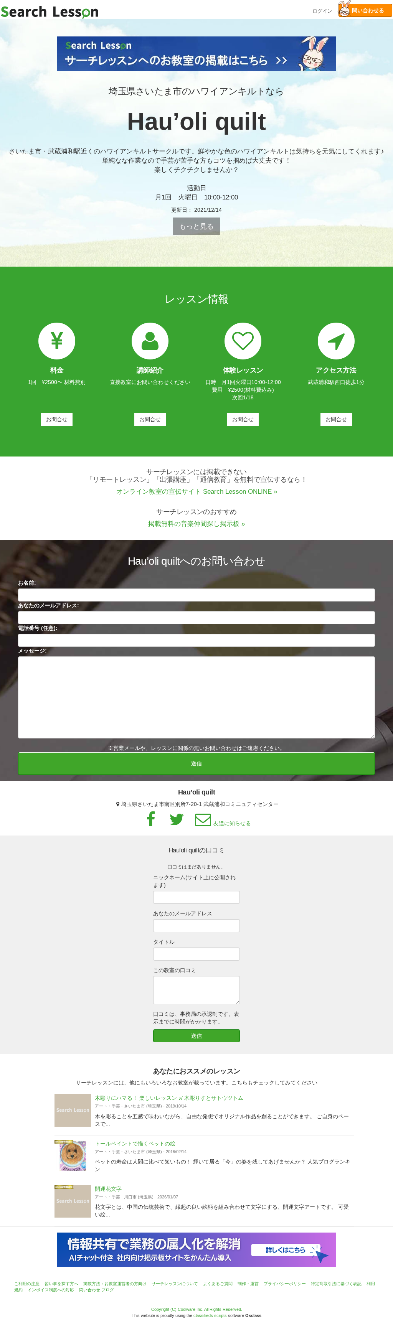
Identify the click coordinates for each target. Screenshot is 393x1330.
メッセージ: (32, 651)
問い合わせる (365, 10)
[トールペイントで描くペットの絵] (72, 1156)
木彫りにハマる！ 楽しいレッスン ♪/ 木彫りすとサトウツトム (169, 1098)
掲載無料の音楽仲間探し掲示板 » (196, 523)
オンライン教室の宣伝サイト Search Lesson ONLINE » (196, 491)
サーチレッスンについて (175, 1283)
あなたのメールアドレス (182, 913)
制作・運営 (248, 1283)
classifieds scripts (210, 1315)
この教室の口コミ (174, 970)
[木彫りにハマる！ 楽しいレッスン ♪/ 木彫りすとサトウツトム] (72, 1110)
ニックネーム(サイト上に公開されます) (194, 881)
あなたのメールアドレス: (48, 605)
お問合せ (57, 419)
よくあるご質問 (218, 1283)
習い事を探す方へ (61, 1283)
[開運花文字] (72, 1201)
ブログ (107, 1289)
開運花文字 (108, 1189)
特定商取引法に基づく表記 (336, 1283)
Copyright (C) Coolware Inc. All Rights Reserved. (196, 1309)
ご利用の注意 (27, 1283)
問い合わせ (89, 1289)
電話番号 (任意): (38, 628)
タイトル (164, 942)
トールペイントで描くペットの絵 (135, 1143)
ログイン (322, 10)
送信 (196, 763)
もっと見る (196, 226)
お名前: (27, 583)
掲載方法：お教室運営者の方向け (115, 1283)
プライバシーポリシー (285, 1283)
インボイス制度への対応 (51, 1289)
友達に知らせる (232, 823)
